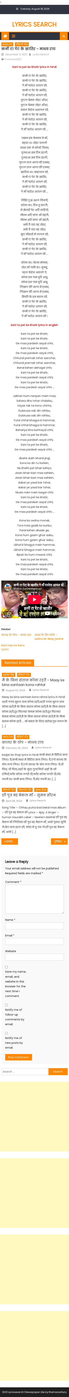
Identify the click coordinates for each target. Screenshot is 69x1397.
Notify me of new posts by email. (14, 1043)
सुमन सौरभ (40, 789)
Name (10, 920)
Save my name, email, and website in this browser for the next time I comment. (15, 984)
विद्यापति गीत (25, 789)
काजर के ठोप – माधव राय (16, 635)
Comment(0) (13, 59)
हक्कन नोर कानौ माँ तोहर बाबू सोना (12, 841)
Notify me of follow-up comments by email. (14, 1017)
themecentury (58, 1392)
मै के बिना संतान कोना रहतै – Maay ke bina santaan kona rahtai (33, 682)
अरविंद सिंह (8, 674)
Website (10, 951)
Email (9, 935)
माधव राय (7, 44)
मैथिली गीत (22, 44)
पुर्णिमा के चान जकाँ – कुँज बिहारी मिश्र (60, 841)
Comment (13, 882)
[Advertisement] (34, 1116)
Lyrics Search (34, 24)
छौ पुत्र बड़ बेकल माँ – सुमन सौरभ (29, 795)
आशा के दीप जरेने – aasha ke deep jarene (48, 637)
